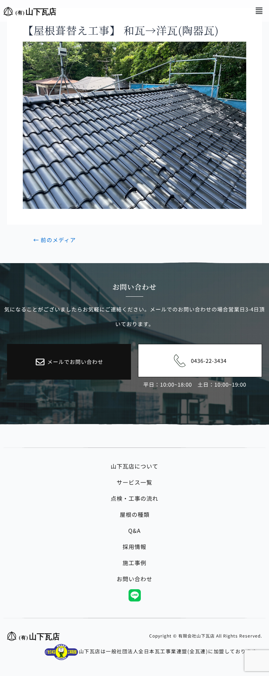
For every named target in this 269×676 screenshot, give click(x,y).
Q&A (134, 530)
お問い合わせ (134, 579)
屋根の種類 (135, 514)
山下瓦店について (134, 466)
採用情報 (134, 546)
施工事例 (134, 562)
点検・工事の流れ (134, 498)
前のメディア (54, 240)
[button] (259, 10)
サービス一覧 (134, 482)
